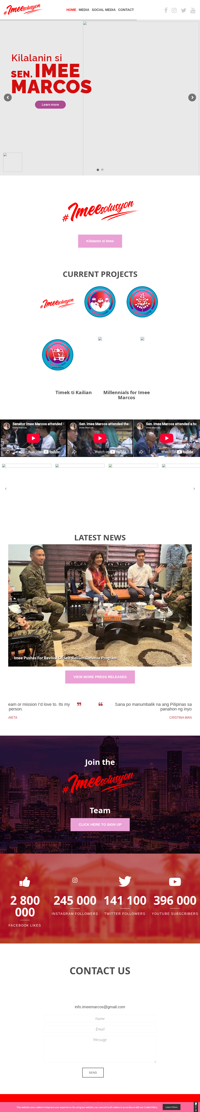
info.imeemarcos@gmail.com (100, 1007)
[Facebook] (166, 11)
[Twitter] (183, 11)
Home (71, 10)
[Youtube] (193, 11)
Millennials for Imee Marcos (126, 395)
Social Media (104, 10)
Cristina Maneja (117, 717)
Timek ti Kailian (73, 392)
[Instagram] (174, 11)
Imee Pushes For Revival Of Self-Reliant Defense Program (65, 657)
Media (84, 10)
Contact (126, 10)
